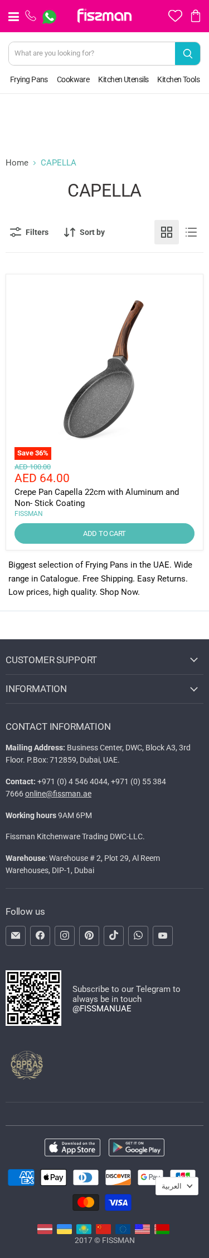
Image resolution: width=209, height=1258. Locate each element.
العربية (172, 1186)
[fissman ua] (64, 1231)
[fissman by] (161, 1231)
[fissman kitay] (103, 1231)
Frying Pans (29, 79)
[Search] (187, 53)
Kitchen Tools (178, 79)
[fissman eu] (122, 1231)
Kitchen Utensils (123, 79)
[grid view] (166, 232)
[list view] (191, 232)
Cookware (73, 79)
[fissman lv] (44, 1231)
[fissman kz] (83, 1231)
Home (17, 163)
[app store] (72, 1148)
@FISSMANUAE (102, 1009)
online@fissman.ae (58, 793)
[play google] (136, 1148)
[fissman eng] (142, 1231)
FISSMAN (28, 514)
